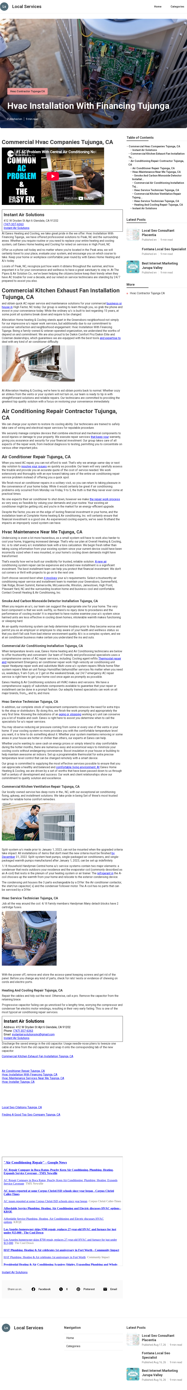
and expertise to (110, 338)
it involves (50, 578)
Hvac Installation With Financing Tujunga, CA (29, 1074)
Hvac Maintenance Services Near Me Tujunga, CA (33, 1078)
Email (113, 1289)
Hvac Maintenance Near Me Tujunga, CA (156, 171)
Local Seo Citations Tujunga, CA (22, 1107)
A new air (101, 561)
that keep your (100, 437)
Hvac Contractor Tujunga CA (27, 91)
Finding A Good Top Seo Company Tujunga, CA (31, 1114)
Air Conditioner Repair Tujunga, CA (23, 1071)
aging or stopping (70, 714)
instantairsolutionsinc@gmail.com (33, 1034)
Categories (177, 6)
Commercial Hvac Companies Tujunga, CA (154, 146)
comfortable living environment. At (78, 767)
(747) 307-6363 (14, 224)
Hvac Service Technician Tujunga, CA (156, 190)
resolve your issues (34, 466)
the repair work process (105, 499)
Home (157, 6)
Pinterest (89, 1289)
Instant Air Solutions (16, 228)
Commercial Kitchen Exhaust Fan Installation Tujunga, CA (37, 1056)
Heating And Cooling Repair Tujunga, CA (158, 204)
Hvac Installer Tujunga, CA (18, 1082)
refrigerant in (105, 873)
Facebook (45, 1289)
